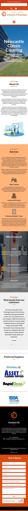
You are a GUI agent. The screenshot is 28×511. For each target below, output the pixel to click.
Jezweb (16, 452)
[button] (14, 22)
